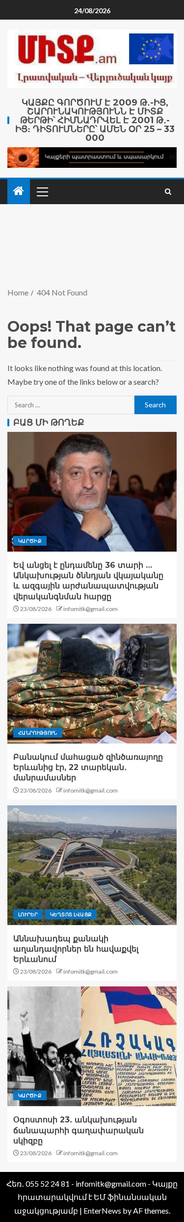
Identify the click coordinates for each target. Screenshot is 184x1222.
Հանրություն (37, 733)
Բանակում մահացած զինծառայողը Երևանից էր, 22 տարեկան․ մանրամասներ (88, 767)
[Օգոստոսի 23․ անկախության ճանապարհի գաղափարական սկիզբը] (92, 1046)
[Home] (18, 191)
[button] (42, 191)
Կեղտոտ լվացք (71, 914)
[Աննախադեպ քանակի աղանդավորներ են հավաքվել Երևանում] (92, 865)
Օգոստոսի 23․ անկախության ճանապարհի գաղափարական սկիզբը (78, 1130)
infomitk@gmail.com (90, 608)
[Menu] (42, 191)
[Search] (168, 191)
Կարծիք (30, 541)
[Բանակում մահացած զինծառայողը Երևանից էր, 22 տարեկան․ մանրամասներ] (92, 684)
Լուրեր (28, 914)
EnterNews (102, 1210)
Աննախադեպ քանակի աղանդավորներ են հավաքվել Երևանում (75, 949)
